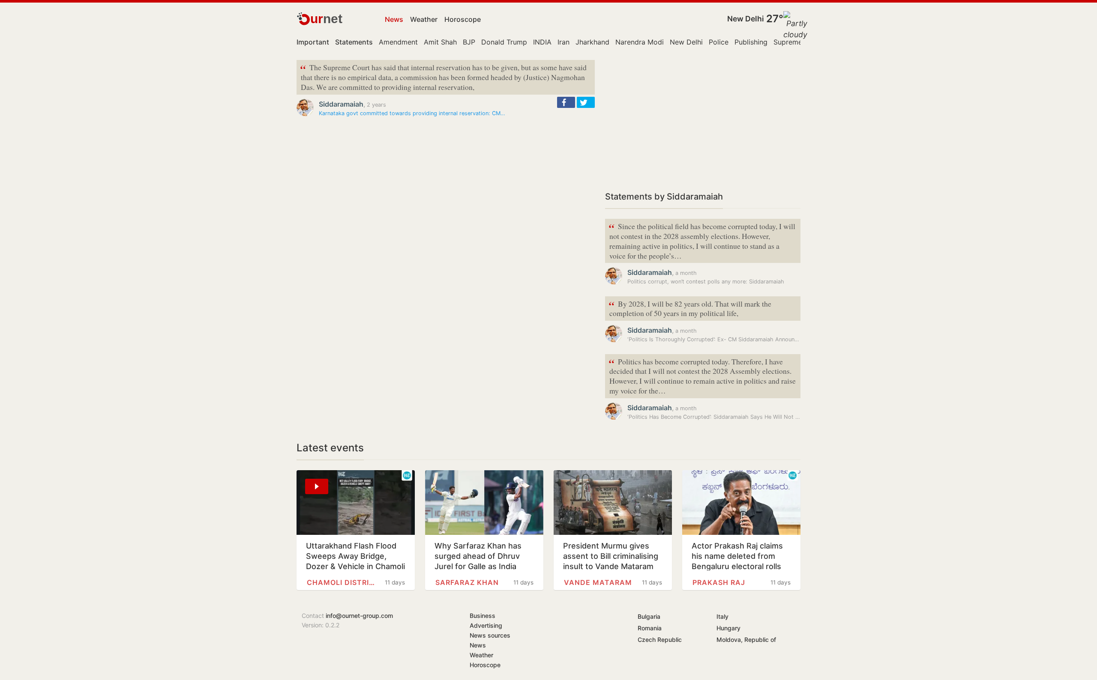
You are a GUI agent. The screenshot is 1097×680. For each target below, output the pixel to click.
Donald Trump (504, 42)
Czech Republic (660, 639)
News (394, 19)
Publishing (750, 42)
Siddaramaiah (341, 104)
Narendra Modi (639, 42)
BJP (469, 42)
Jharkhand (592, 42)
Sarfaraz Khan (467, 582)
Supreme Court (798, 42)
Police (718, 42)
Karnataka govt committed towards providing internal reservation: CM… (412, 113)
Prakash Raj (718, 582)
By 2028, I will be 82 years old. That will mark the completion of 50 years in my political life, (689, 308)
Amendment (398, 42)
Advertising (486, 625)
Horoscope (462, 19)
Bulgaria (649, 616)
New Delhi (745, 18)
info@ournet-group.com (359, 615)
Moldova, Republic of (746, 639)
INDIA (542, 42)
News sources (490, 635)
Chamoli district (341, 582)
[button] (566, 102)
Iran (563, 42)
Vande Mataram (598, 582)
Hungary (728, 628)
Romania (650, 628)
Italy (722, 616)
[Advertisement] (702, 120)
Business (482, 615)
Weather (424, 19)
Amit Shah (440, 42)
